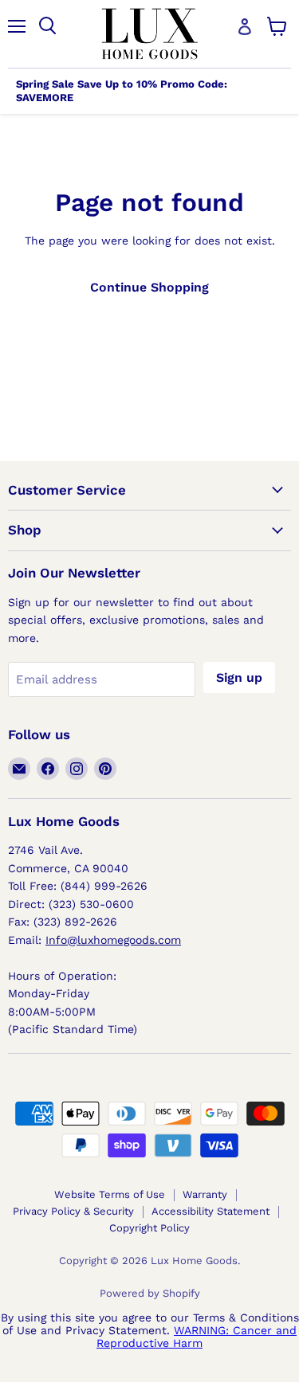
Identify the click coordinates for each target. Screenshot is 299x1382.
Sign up (239, 677)
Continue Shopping (149, 287)
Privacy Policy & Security (73, 1211)
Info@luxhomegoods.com (113, 940)
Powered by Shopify (150, 1293)
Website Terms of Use (109, 1194)
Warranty (205, 1194)
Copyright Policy (149, 1228)
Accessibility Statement (210, 1211)
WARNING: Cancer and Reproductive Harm (196, 1336)
